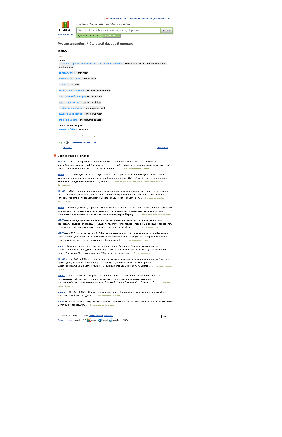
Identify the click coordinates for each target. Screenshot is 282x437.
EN (168, 19)
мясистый (162, 147)
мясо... (61, 275)
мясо (60, 246)
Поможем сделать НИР (84, 142)
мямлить (67, 147)
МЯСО (61, 161)
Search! (167, 30)
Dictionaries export (65, 320)
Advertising (108, 315)
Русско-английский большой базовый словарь (89, 35)
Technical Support (96, 315)
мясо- (61, 301)
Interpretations (111, 35)
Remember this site (118, 19)
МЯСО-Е (62, 259)
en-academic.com (65, 34)
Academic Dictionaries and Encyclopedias (103, 24)
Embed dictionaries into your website (147, 19)
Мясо (61, 174)
